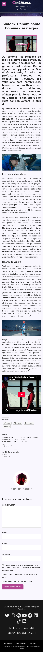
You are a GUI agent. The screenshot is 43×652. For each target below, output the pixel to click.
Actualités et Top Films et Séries (15, 643)
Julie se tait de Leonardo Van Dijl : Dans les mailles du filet (10, 452)
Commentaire (8, 505)
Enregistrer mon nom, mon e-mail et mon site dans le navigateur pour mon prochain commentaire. (21, 567)
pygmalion (23, 69)
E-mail (5, 543)
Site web (6, 554)
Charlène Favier (16, 97)
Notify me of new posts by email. (18, 581)
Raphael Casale (21, 489)
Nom (4, 533)
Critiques (33, 643)
